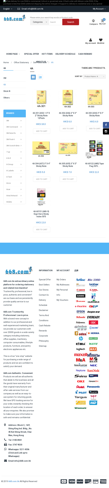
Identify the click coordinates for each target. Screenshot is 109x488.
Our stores (44, 290)
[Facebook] (106, 125)
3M (4, 78)
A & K (8, 158)
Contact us (44, 295)
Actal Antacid (11, 196)
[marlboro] (18, 269)
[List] (40, 77)
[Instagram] (106, 131)
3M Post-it (10, 139)
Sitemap (43, 346)
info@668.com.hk (22, 461)
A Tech (9, 177)
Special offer (45, 279)
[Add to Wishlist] (34, 105)
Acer (8, 189)
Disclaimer (43, 310)
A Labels (10, 171)
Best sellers (44, 285)
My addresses (63, 285)
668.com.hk (14, 481)
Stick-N (6, 91)
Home (6, 62)
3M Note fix (11, 133)
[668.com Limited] (14, 17)
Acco (8, 183)
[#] (80, 280)
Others (6, 98)
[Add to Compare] (47, 105)
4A (4, 84)
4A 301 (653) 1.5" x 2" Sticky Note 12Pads (41, 115)
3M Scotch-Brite (12, 146)
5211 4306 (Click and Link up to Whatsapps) (18, 452)
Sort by (78, 76)
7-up (8, 152)
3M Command (12, 127)
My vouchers (62, 300)
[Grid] (33, 77)
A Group (9, 164)
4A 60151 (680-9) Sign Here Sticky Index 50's (41, 214)
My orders (61, 279)
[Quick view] (41, 105)
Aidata (9, 202)
